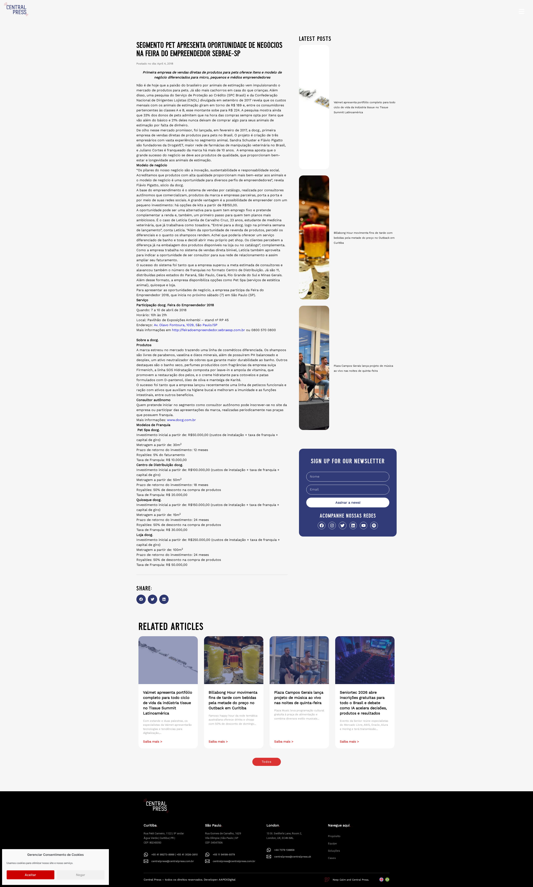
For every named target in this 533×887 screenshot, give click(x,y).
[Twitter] (342, 525)
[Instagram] (332, 525)
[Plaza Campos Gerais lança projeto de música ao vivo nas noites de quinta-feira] (314, 368)
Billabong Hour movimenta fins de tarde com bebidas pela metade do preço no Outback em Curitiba (364, 237)
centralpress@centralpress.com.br (172, 861)
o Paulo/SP (208, 325)
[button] (141, 599)
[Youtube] (363, 525)
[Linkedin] (353, 525)
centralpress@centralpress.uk (292, 856)
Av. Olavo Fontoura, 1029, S (176, 325)
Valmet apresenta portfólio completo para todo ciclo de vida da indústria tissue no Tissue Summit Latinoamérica (364, 107)
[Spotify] (374, 525)
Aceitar (30, 875)
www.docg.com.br (181, 420)
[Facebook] (321, 525)
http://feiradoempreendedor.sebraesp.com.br (208, 330)
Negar (80, 875)
